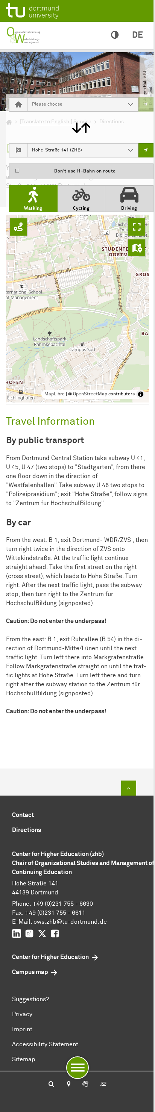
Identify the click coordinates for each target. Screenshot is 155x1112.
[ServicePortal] (85, 1084)
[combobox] (75, 104)
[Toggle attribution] (140, 394)
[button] (130, 104)
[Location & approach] (68, 1084)
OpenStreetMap (90, 394)
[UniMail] (103, 1084)
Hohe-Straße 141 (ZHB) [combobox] (57, 150)
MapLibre (54, 394)
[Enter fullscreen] (136, 227)
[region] (77, 308)
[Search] (51, 1084)
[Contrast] (114, 35)
